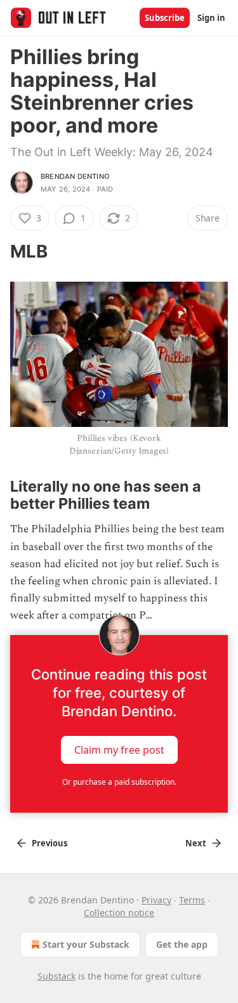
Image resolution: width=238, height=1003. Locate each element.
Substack (56, 976)
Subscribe (165, 17)
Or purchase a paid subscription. (119, 782)
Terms (192, 900)
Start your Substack (86, 944)
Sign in (211, 17)
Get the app (182, 944)
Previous (49, 843)
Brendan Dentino (75, 176)
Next (195, 843)
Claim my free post (119, 749)
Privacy (156, 900)
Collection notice (119, 913)
